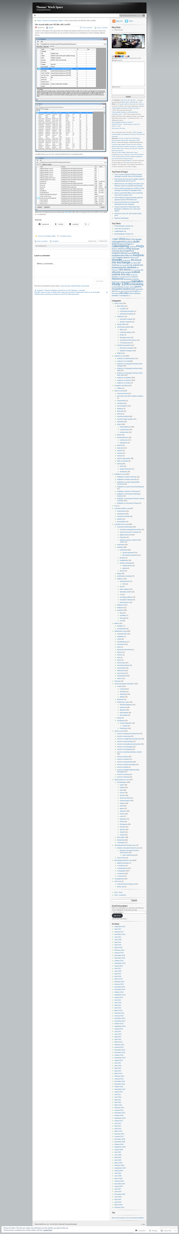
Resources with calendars (128, 100)
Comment (99, 281)
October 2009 (118, 1144)
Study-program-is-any (121, 780)
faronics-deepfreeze (119, 249)
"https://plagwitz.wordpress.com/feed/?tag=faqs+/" (126, 108)
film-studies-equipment (130, 555)
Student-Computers (126, 351)
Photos (119, 652)
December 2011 (119, 1081)
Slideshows (121, 670)
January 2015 (119, 984)
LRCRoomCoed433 (123, 327)
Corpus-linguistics (126, 723)
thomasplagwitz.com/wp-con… (124, 226)
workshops (123, 471)
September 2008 (120, 1168)
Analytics (120, 626)
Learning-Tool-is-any (121, 524)
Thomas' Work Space (49, 7)
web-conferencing (128, 855)
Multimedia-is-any (120, 631)
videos (131, 293)
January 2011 (118, 1110)
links (127, 255)
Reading (123, 692)
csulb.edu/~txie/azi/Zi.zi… (122, 229)
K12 (115, 506)
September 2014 (120, 995)
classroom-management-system (130, 529)
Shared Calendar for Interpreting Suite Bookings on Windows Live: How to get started (127, 209)
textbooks (120, 608)
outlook (136, 272)
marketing (120, 422)
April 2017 (117, 929)
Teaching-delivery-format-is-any (124, 845)
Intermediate (124, 712)
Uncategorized (119, 879)
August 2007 (118, 1186)
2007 (116, 239)
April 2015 (117, 976)
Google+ (128, 160)
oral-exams (126, 272)
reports (119, 450)
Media (119, 573)
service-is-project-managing (126, 764)
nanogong (138, 270)
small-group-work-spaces (128, 340)
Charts (119, 639)
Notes (119, 424)
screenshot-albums (123, 665)
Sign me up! (117, 915)
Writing (122, 697)
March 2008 (118, 1178)
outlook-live (118, 274)
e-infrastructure (122, 868)
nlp (142, 270)
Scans (119, 660)
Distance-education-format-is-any (128, 848)
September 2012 (120, 1058)
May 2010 (117, 1126)
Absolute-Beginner (126, 705)
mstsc (132, 270)
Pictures (119, 655)
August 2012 (118, 1060)
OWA (128, 275)
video (126, 293)
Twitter (131, 21)
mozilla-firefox (126, 260)
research (120, 453)
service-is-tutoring (123, 777)
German (122, 795)
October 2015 (118, 961)
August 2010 (118, 1121)
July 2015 (117, 968)
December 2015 (119, 955)
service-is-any (119, 731)
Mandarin (123, 819)
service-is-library (122, 756)
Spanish (122, 829)
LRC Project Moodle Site (121, 140)
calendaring (120, 246)
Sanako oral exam (131, 144)
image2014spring (119, 253)
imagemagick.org (120, 231)
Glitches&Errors (125, 427)
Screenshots (121, 668)
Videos (119, 678)
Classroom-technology (124, 527)
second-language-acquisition (124, 684)
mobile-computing (126, 563)
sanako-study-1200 (128, 282)
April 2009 (117, 1160)
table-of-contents (122, 461)
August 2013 (118, 1029)
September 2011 (119, 1089)
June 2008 (118, 1176)
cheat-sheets (121, 401)
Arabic (122, 785)
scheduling (136, 284)
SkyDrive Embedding (121, 218)
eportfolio (123, 615)
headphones (124, 560)
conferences (124, 440)
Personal (117, 681)
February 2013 (119, 1045)
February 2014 (119, 1013)
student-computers (126, 322)
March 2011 (118, 1105)
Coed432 (123, 309)
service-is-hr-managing (124, 747)
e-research (120, 876)
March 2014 (118, 1010)
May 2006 (117, 1199)
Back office (120, 306)
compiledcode (122, 642)
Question (117, 60)
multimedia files (133, 102)
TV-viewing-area (125, 343)
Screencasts (121, 663)
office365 (116, 272)
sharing (131, 287)
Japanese (123, 811)
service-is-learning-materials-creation (129, 752)
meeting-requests (123, 257)
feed (119, 21)
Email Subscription (119, 906)
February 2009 (119, 1165)
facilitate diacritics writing (127, 156)
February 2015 (119, 982)
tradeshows (123, 443)
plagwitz (51, 27)
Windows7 (127, 154)
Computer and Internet (121, 385)
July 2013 (117, 1031)
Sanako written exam (118, 148)
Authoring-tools (125, 581)
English (122, 787)
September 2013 (120, 1026)
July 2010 (117, 1123)
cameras (132, 247)
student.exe (129, 289)
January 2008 (119, 1181)
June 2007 (118, 1191)
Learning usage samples (119, 144)
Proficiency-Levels (123, 702)
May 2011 (117, 1100)
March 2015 (118, 979)
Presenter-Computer (126, 348)
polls (118, 657)
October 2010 (118, 1115)
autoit (114, 244)
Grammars (120, 699)
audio (136, 241)
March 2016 (118, 947)
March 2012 (118, 1073)
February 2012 (119, 1076)
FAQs (140, 246)
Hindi (121, 806)
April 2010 (117, 1129)
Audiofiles (120, 636)
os (120, 594)
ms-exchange (121, 262)
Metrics (116, 623)
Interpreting (121, 840)
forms (119, 647)
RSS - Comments (120, 895)
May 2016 (117, 942)
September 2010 (120, 1118)
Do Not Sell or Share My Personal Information (63, 1224)
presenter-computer (126, 319)
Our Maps (126, 138)
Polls (124, 584)
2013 (133, 239)
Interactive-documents (124, 649)
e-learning (120, 873)
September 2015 (120, 963)
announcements (122, 393)
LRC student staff (122, 104)
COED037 (120, 316)
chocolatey (68, 212)
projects (119, 445)
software (120, 579)
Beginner (123, 710)
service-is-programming (125, 762)
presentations (121, 521)
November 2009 (119, 1142)
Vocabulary (121, 720)
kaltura (135, 253)
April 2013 (117, 1039)
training (119, 464)
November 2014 (119, 989)
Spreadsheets (121, 676)
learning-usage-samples (125, 419)
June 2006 (118, 1197)
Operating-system (126, 592)
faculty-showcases (126, 469)
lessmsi (69, 236)
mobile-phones (127, 565)
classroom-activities (123, 516)
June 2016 (118, 939)
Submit (128, 97)
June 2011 (117, 1097)
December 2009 (119, 1139)
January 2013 (119, 1047)
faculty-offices (121, 324)
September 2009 (120, 1147)
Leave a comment (102, 27)
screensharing (117, 287)
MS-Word (124, 269)
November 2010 (119, 1113)
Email (116, 87)
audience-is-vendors (124, 383)
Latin (121, 816)
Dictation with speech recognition (134, 146)
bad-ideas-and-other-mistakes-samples (130, 396)
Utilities (60, 20)
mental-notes (124, 432)
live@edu (138, 255)
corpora (125, 726)
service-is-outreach (123, 759)
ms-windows (129, 267)
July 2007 (117, 1189)
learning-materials (123, 416)
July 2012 (117, 1063)
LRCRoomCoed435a (127, 311)
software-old (121, 605)
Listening (123, 689)
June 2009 (118, 1155)
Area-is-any (118, 303)
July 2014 (117, 1000)
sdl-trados (126, 287)
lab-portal (123, 618)
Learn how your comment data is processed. (74, 286)
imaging (129, 253)
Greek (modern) (125, 800)
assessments (121, 511)
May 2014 (117, 1005)
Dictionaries (124, 728)
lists (131, 255)
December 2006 (119, 1194)
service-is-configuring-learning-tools (129, 739)
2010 (122, 239)
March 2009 (118, 1163)
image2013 (129, 251)
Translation (121, 842)
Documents (121, 644)
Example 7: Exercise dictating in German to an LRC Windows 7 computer (61, 290)
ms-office (134, 263)
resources (117, 278)
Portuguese (123, 824)
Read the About (123, 58)
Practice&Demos (122, 437)
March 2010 (118, 1131)
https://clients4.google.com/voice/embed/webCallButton (128, 1218)
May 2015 (117, 974)
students (133, 104)
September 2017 (120, 926)
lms (121, 621)
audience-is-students (124, 378)
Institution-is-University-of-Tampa (128, 503)
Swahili (122, 832)
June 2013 (118, 1034)
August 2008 (118, 1170)
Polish (122, 821)
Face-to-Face (121, 858)
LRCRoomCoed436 (126, 314)
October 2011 (118, 1086)
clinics (122, 466)
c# (133, 244)
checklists (120, 403)
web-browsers (124, 602)
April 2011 (117, 1102)
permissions (134, 274)
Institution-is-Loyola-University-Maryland (130, 487)
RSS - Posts (118, 892)
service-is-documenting (125, 741)
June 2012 (118, 1066)
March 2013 (118, 1042)
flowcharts (120, 411)
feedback (120, 408)
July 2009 (117, 1152)
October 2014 (118, 992)
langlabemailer (118, 255)
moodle (117, 260)
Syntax (119, 718)
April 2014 (117, 1008)
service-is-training (123, 774)
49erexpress (132, 140)
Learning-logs (124, 429)
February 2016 (119, 950)
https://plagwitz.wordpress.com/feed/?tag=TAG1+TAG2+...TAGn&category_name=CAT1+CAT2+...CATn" (126, 124)
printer (122, 335)
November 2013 (119, 1021)
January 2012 (119, 1079)
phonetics (115, 277)
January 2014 (119, 1016)
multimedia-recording (124, 576)
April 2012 (117, 1071)
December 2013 (119, 1018)
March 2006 (118, 1205)
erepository (121, 545)
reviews (119, 456)
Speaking (123, 694)
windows (137, 293)
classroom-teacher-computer (129, 532)
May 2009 (117, 1157)
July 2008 (117, 1173)
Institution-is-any (119, 474)
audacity (129, 242)
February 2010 (119, 1134)
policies (119, 435)
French (122, 793)
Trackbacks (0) (92, 241)
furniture (122, 558)
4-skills (119, 686)
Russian (122, 827)
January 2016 (119, 953)
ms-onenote (124, 265)
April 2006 (117, 1202)
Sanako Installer (121, 152)
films (140, 102)
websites (120, 610)
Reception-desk (125, 337)
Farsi (121, 790)
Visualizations (121, 628)
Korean (122, 814)
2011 (128, 239)
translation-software (126, 600)
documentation (122, 406)
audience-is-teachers (124, 380)
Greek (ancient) (125, 798)
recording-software (126, 597)
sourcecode (121, 673)
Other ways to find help (118, 128)
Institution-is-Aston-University (126, 477)
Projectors (123, 537)
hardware (120, 547)
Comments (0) (103, 241)
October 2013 (118, 1023)
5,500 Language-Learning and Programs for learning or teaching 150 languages (128, 134)
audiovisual (123, 550)
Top (143, 1224)
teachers (141, 104)
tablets (124, 568)
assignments (121, 514)
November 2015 (119, 958)
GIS (121, 586)
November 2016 (119, 934)
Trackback (55, 241)
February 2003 (119, 1207)
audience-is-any (119, 356)
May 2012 (117, 1068)
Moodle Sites (125, 102)
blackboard (121, 244)
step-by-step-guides (123, 458)
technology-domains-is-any (123, 860)
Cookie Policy (47, 1230)
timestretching (129, 291)
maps (113, 258)
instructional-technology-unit (126, 884)
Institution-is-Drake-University (127, 479)
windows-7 (116, 295)
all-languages (121, 782)
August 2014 (118, 997)
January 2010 (119, 1136)
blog (121, 613)
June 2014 (118, 1002)
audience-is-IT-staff (123, 361)
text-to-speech (120, 291)
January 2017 (119, 932)
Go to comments (87, 27)
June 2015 (118, 971)
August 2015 (118, 966)
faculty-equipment (128, 552)
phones (122, 571)
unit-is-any (117, 881)
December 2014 (119, 987)
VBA (121, 293)
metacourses (134, 258)
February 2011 (119, 1107)
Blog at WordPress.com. (42, 1224)
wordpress (124, 295)
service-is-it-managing (50, 20)
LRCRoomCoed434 (123, 345)
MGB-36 (120, 353)
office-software (124, 589)
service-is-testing (122, 767)
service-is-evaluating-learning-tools (129, 744)
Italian (122, 808)
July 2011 (117, 1094)
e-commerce (121, 865)
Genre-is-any (118, 391)
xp (129, 295)
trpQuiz (136, 291)
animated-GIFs (122, 634)
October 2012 (118, 1055)
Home (35, 15)
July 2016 (117, 937)
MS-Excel (136, 260)
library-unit (120, 887)
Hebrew (122, 803)
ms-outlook (134, 265)
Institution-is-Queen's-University (127, 491)
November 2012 (119, 1052)
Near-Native (124, 715)
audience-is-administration (126, 358)
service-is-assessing (124, 736)
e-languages (121, 871)
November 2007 (119, 1184)
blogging (129, 244)
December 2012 (119, 1050)
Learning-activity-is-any (122, 508)
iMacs (122, 329)
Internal (119, 414)
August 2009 (118, 1149)
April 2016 (117, 945)
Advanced (123, 707)
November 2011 (119, 1084)
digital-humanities (123, 863)
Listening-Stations (126, 332)
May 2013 (117, 1037)
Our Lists (120, 138)
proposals (120, 448)
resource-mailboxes (131, 277)
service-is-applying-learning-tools (128, 733)
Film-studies (121, 837)
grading (119, 519)
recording (122, 277)
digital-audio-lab (125, 535)
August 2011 (118, 1092)
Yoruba (122, 835)
